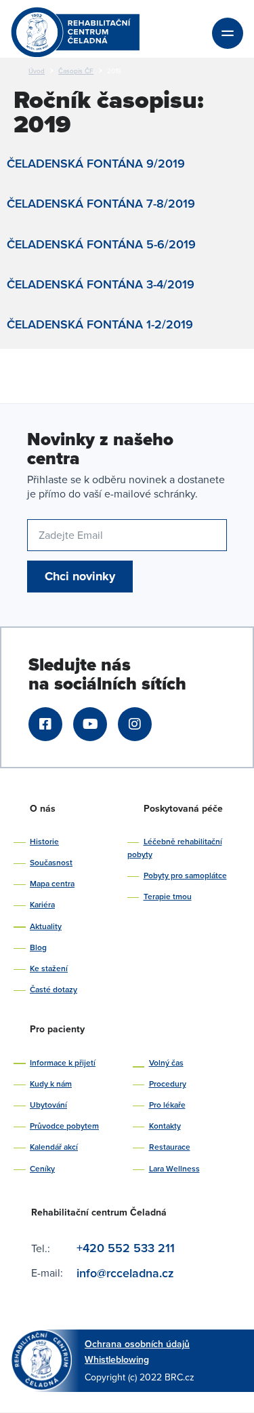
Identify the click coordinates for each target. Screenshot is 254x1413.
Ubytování (48, 1104)
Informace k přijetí (63, 1062)
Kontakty (165, 1125)
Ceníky (42, 1168)
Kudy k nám (51, 1083)
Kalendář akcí (54, 1146)
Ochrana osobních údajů (137, 1344)
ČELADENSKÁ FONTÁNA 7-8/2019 (101, 203)
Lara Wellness (174, 1168)
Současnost (51, 862)
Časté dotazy (53, 989)
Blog (38, 947)
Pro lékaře (167, 1104)
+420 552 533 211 (126, 1247)
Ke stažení (49, 968)
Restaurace (169, 1146)
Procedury (167, 1083)
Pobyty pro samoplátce (185, 875)
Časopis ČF (75, 70)
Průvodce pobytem (64, 1125)
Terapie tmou (168, 896)
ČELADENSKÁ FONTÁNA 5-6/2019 (101, 244)
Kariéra (42, 904)
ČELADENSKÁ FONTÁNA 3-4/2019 (100, 284)
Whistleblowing (117, 1359)
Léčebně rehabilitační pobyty (174, 847)
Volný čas (166, 1062)
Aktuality (46, 926)
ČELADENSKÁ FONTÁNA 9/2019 (96, 163)
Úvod (36, 70)
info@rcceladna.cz (127, 1272)
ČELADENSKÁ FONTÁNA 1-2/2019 (100, 324)
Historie (44, 841)
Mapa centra (52, 883)
